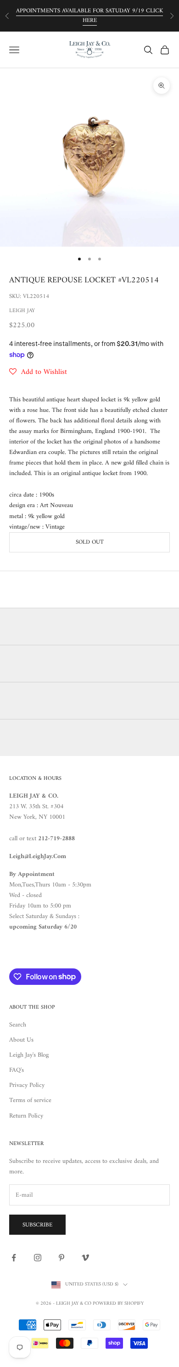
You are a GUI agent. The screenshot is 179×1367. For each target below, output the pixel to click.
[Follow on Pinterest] (61, 1257)
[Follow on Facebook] (13, 1257)
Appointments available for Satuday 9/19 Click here (89, 15)
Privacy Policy (27, 1085)
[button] (38, 372)
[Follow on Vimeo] (85, 1257)
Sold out (90, 542)
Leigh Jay (22, 311)
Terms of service (30, 1100)
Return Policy (26, 1116)
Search (17, 1025)
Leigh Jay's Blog (29, 1055)
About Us (21, 1040)
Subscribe (37, 1225)
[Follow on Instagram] (37, 1257)
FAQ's (16, 1070)
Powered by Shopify (118, 1303)
